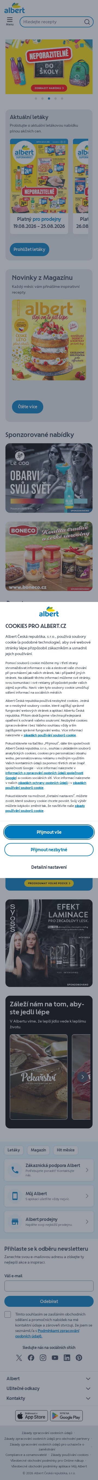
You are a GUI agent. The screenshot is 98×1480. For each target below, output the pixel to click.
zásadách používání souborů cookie (50, 735)
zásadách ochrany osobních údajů (43, 783)
